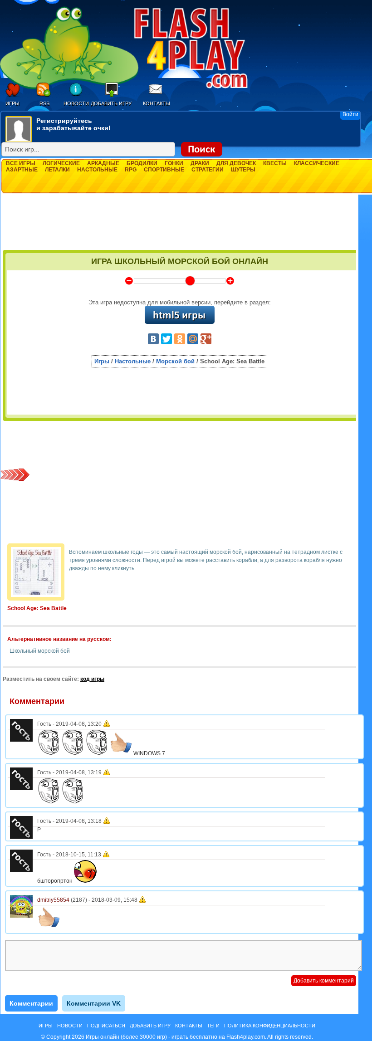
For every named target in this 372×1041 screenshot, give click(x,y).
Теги (213, 1025)
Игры (12, 103)
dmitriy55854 (53, 900)
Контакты (156, 103)
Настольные (97, 169)
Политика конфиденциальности (269, 1025)
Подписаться (106, 1025)
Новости (76, 103)
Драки (200, 163)
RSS (44, 103)
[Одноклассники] (179, 338)
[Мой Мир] (192, 338)
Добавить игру (111, 103)
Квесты (275, 163)
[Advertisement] (180, 225)
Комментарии (31, 1003)
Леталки (57, 169)
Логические (61, 163)
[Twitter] (166, 338)
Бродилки (142, 163)
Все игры (20, 163)
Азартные (22, 169)
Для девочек (236, 163)
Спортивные (164, 169)
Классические (316, 163)
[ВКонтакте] (153, 338)
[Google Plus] (206, 338)
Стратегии (207, 169)
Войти (350, 114)
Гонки (174, 163)
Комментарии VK (94, 1003)
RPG (131, 169)
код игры (92, 679)
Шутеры (243, 169)
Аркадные (103, 163)
